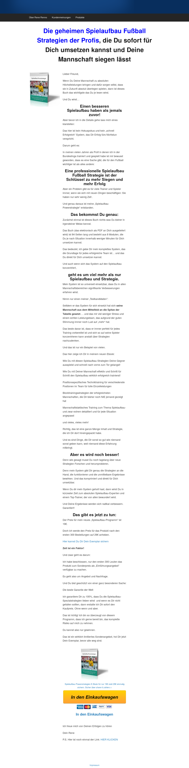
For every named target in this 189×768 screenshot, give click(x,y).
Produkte (80, 17)
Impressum (94, 765)
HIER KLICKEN (109, 739)
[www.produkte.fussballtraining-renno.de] (67, 7)
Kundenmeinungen (61, 17)
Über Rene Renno (38, 17)
